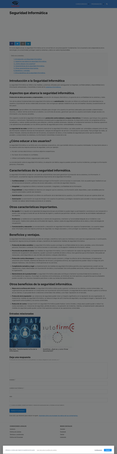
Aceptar (108, 450)
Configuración (98, 450)
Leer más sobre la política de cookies (47, 450)
